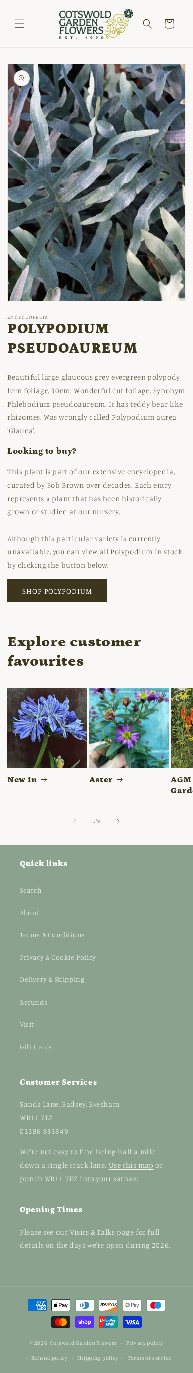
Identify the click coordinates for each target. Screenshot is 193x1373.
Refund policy (49, 1357)
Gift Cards (36, 1046)
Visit (27, 1024)
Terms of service (149, 1357)
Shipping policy (98, 1357)
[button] (20, 24)
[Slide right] (118, 821)
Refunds (33, 1002)
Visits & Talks (92, 1231)
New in (22, 780)
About (29, 912)
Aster (101, 780)
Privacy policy (144, 1342)
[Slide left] (75, 821)
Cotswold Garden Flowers (83, 1342)
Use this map (131, 1165)
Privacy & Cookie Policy (58, 957)
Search (31, 890)
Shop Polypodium (57, 590)
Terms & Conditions (52, 934)
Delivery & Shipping (52, 979)
